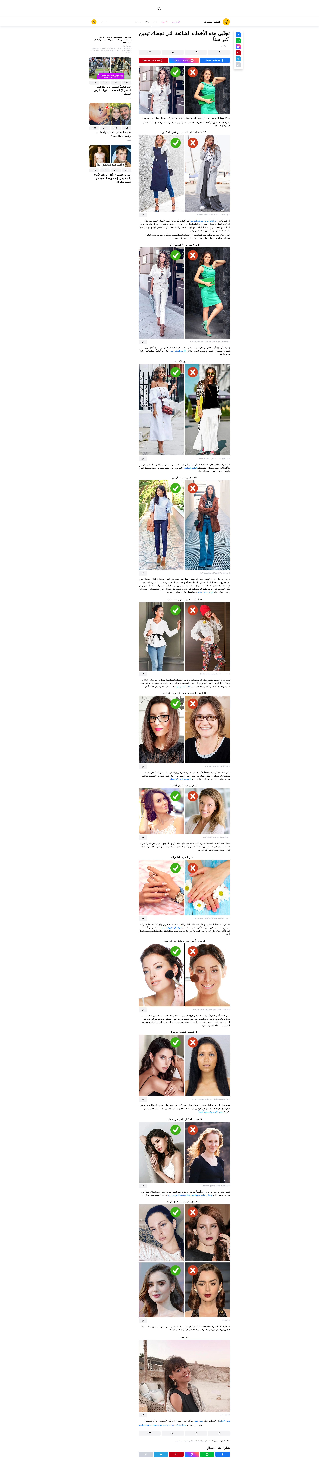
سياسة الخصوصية (118, 37)
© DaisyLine (224, 766)
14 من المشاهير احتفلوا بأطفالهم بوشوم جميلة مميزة (114, 134)
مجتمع (129, 98)
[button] (126, 83)
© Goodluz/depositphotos (216, 837)
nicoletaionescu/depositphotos (152, 1425)
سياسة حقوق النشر (104, 37)
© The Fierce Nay (222, 215)
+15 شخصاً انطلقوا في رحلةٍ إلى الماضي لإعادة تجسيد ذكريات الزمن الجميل (112, 90)
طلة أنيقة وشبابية (182, 686)
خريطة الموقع (98, 40)
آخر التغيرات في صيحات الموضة (204, 221)
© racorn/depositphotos (217, 766)
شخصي (174, 22)
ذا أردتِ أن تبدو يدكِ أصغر (172, 928)
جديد (163, 22)
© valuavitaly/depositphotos (218, 1009)
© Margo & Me (225, 1415)
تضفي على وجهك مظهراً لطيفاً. (210, 1112)
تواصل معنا (128, 37)
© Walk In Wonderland (220, 573)
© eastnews (226, 1320)
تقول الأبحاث (224, 1421)
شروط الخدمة (109, 40)
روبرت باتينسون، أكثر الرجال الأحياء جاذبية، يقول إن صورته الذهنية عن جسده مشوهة (112, 178)
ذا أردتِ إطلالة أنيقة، (177, 351)
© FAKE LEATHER (222, 1186)
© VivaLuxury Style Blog (220, 341)
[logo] (217, 21)
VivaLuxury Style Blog (176, 1425)
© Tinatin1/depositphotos (215, 674)
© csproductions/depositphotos (211, 1099)
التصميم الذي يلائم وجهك (180, 779)
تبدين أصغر (198, 1421)
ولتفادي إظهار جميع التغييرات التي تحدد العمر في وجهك (189, 1195)
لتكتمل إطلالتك (190, 468)
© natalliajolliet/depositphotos (213, 215)
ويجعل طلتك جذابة (205, 592)
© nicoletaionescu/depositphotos (210, 341)
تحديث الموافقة (127, 42)
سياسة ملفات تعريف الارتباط (123, 40)
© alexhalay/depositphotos (214, 458)
